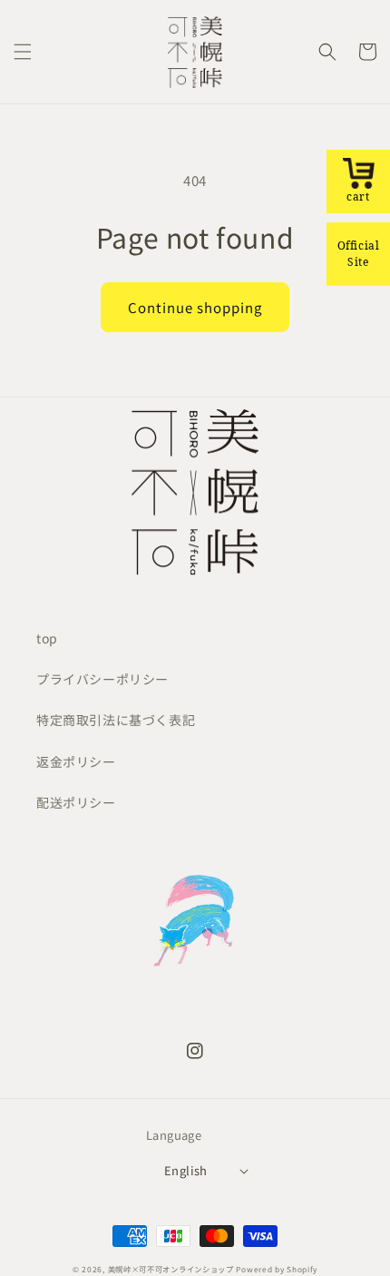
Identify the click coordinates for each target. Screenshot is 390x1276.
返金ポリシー (76, 761)
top (47, 638)
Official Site (358, 254)
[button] (23, 52)
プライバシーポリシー (102, 679)
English (186, 1170)
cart (357, 196)
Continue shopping (195, 307)
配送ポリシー (76, 802)
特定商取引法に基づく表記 (115, 720)
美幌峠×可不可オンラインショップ (171, 1268)
